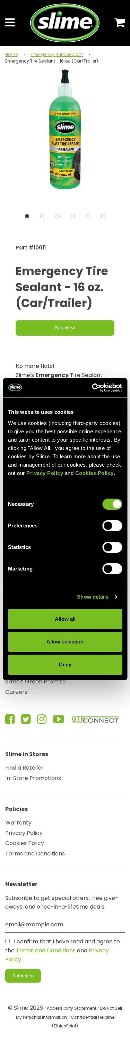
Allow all (65, 619)
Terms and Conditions (35, 854)
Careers (16, 692)
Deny (65, 664)
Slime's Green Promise (35, 682)
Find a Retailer (24, 768)
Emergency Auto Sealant (57, 54)
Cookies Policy (24, 843)
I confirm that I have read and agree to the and (62, 950)
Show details (93, 597)
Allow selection (65, 642)
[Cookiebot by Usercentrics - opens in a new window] (92, 387)
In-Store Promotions (33, 778)
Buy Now (65, 328)
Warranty (18, 823)
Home (11, 54)
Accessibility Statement (71, 1008)
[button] (27, 216)
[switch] (112, 525)
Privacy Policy (24, 833)
